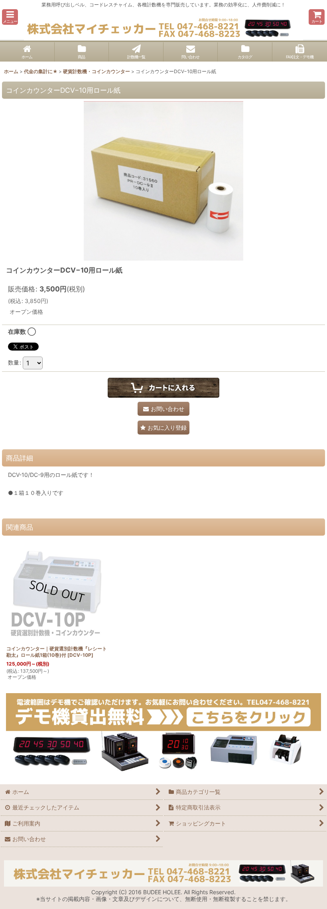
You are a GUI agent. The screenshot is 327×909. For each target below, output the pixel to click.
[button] (10, 17)
